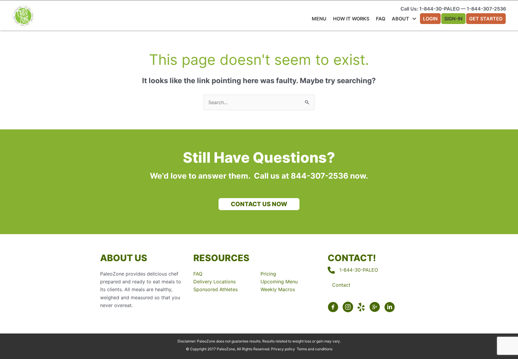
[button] (259, 204)
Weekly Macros (277, 289)
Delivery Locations (214, 282)
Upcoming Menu (279, 282)
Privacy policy (283, 349)
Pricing (268, 274)
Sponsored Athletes (215, 289)
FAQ (197, 274)
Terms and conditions (314, 349)
